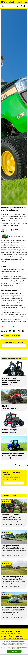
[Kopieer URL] (23, 331)
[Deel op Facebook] (14, 331)
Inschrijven (14, 483)
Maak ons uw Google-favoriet (14, 327)
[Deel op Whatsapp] (10, 331)
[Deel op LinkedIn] (19, 331)
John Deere (16, 335)
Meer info (17, 648)
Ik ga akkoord (14, 651)
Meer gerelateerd (21, 465)
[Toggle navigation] (26, 2)
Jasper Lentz (10, 231)
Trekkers (7, 335)
